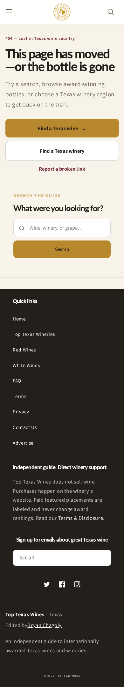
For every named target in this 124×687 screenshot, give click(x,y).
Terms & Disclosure (80, 517)
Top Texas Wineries (34, 334)
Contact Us (25, 427)
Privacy (21, 411)
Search (62, 249)
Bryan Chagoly (44, 625)
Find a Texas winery (62, 150)
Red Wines (24, 349)
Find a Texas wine (62, 128)
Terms (19, 396)
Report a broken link (62, 168)
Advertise (23, 443)
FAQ (17, 380)
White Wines (26, 365)
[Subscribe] (103, 558)
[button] (8, 12)
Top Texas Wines (68, 676)
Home (19, 318)
